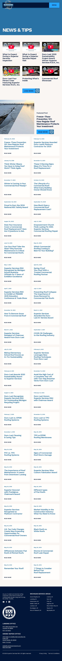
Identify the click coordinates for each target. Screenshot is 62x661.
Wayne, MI (50, 608)
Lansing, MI (33, 599)
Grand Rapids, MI (35, 597)
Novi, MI (49, 599)
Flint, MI (49, 601)
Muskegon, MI (34, 608)
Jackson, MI (33, 606)
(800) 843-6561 (7, 647)
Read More (43, 132)
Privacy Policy (43, 653)
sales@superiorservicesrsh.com (12, 646)
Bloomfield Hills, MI (52, 606)
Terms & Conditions (53, 653)
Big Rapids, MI (51, 610)
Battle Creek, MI (34, 603)
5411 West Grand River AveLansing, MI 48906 (10, 627)
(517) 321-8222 (7, 630)
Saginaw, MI (50, 603)
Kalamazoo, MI (34, 601)
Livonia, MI (50, 597)
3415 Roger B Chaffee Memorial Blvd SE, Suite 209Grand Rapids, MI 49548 (14, 638)
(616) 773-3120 (7, 642)
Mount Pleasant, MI (35, 610)
